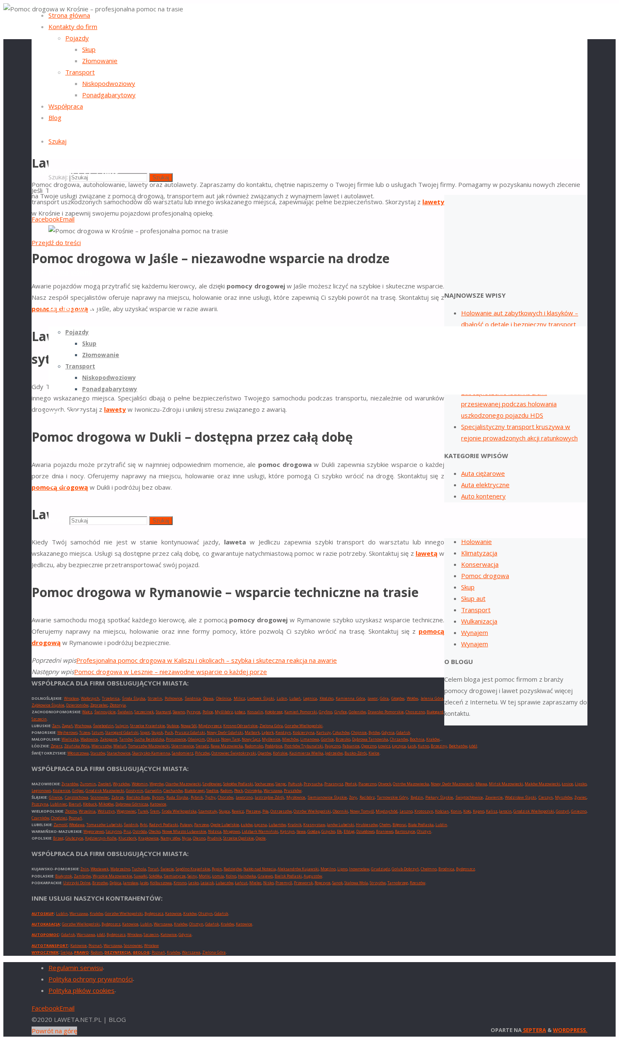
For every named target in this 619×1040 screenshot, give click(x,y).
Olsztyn (424, 831)
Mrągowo (231, 831)
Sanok (337, 882)
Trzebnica (111, 698)
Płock (238, 790)
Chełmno (429, 869)
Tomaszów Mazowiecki (149, 746)
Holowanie (476, 541)
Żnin (84, 869)
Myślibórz (224, 712)
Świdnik (131, 824)
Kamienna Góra (350, 698)
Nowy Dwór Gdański (225, 732)
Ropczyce (323, 882)
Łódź (473, 746)
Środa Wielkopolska (179, 811)
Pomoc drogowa (485, 575)
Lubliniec (58, 804)
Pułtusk (295, 784)
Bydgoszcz (465, 869)
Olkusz (213, 739)
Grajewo (265, 876)
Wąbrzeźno (120, 869)
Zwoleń (104, 784)
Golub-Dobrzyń (405, 869)
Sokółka (155, 876)
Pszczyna (40, 804)
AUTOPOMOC (45, 934)
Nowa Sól (189, 725)
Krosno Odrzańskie (240, 725)
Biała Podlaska (421, 824)
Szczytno (114, 831)
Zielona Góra (271, 725)
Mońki (205, 876)
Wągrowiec (126, 811)
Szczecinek (144, 712)
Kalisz (491, 811)
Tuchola (139, 869)
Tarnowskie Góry (392, 797)
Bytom (158, 797)
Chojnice (359, 732)
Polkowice (173, 698)
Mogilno (328, 869)
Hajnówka (247, 876)
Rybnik (197, 797)
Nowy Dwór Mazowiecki (452, 784)
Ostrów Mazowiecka (411, 784)
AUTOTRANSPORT (50, 945)
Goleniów (357, 712)
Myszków (563, 797)
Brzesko (343, 739)
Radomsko (254, 746)
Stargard (163, 712)
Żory (353, 797)
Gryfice (340, 712)
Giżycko (328, 831)
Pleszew (253, 811)
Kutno (423, 746)
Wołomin (140, 784)
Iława (301, 831)
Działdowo (365, 831)
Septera (534, 1030)
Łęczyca (399, 746)
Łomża (218, 876)
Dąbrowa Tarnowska (370, 739)
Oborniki (340, 811)
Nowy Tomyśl (362, 811)
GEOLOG (141, 952)
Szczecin (39, 719)
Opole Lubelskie (225, 824)
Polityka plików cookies (81, 990)
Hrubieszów (367, 824)
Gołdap (313, 831)
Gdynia (388, 732)
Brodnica (446, 869)
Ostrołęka (253, 790)
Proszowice (176, 739)
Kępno (478, 811)
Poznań (75, 818)
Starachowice (119, 753)
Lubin (282, 698)
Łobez (240, 712)
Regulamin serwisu (75, 967)
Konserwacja (480, 564)
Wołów (412, 698)
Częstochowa (76, 797)
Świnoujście (105, 712)
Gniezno (579, 811)
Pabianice (351, 746)
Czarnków (40, 818)
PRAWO (81, 952)
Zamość (60, 824)
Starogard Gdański (122, 732)
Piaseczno (367, 784)
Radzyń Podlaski (163, 824)
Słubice (173, 725)
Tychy (210, 797)
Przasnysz (333, 784)
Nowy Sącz (251, 739)
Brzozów (100, 882)
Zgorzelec (99, 705)
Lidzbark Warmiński (260, 831)
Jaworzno (244, 797)
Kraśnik (294, 824)
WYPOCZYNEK (45, 952)
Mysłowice (295, 797)
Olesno (199, 838)
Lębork (267, 732)
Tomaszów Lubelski (104, 824)
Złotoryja (117, 705)
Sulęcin (121, 725)
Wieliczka (70, 739)
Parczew (201, 824)
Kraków (433, 739)
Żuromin (88, 784)
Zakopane (108, 739)
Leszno (406, 811)
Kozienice (61, 790)
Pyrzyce (193, 712)
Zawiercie (494, 797)
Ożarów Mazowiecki (183, 784)
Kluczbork (127, 838)
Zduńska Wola (77, 746)
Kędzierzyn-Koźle (101, 838)
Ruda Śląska (177, 797)
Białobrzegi (194, 790)
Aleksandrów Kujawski (298, 869)
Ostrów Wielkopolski (312, 811)
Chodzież (59, 818)
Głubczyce (74, 838)
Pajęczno (333, 746)
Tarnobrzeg (397, 882)
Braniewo (384, 831)
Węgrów (156, 784)
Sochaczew (264, 784)
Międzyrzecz (209, 725)
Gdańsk (403, 732)
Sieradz (202, 746)
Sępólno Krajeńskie (193, 869)
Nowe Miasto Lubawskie (184, 831)
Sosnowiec (100, 797)
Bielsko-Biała (138, 797)
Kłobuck (90, 804)
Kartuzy (323, 732)
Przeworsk (303, 882)
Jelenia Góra (432, 698)
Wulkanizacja (479, 621)
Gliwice (55, 797)
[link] (57, 141)
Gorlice (327, 739)
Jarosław (130, 882)
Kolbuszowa (161, 882)
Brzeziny (439, 746)
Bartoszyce (405, 831)
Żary (56, 725)
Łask (412, 746)
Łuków (247, 824)
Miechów (290, 739)
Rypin (217, 869)
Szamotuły (207, 811)
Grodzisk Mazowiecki (104, 790)
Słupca (224, 811)
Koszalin (255, 712)
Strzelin (155, 698)
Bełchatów (458, 746)
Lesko (193, 882)
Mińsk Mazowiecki (506, 784)
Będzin (417, 797)
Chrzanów (399, 739)
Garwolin (153, 790)
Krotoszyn (423, 811)
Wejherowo (67, 732)
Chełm (385, 824)
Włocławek (100, 869)
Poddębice (274, 746)
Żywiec (580, 797)
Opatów (264, 753)
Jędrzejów (334, 753)
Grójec (78, 790)
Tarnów (126, 739)
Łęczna (260, 824)
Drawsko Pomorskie (385, 712)
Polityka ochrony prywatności (90, 979)
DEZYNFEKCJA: (118, 952)
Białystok (63, 876)
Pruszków (292, 790)
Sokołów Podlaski (238, 784)
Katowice (158, 804)
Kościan (442, 811)
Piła (265, 811)
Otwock (384, 784)
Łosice (567, 784)
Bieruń (75, 804)
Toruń (153, 869)
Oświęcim (196, 739)
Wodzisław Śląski (520, 797)
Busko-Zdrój (355, 753)
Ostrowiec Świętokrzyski (233, 753)
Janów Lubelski (340, 824)
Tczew (84, 732)
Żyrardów (69, 784)
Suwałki (140, 876)
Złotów (71, 811)
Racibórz (367, 797)
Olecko (154, 831)
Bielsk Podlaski (288, 876)
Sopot (145, 732)
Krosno (180, 882)
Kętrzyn (287, 831)
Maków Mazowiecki (542, 784)
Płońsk (351, 784)
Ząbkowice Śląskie (48, 705)
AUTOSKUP (43, 913)
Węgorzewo (93, 831)
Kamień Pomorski (300, 712)
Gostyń (562, 811)
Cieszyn (546, 797)
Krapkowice (148, 838)
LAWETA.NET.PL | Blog (75, 172)
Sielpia (66, 952)
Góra (384, 698)
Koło (467, 811)
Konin (456, 811)
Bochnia (417, 739)
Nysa (186, 838)
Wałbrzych (90, 698)
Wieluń (119, 746)
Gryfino (325, 712)
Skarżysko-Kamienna (151, 753)
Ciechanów (173, 790)
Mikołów (106, 804)
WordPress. (570, 1030)
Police (208, 712)
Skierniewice (182, 746)
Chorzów (225, 797)
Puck (169, 732)
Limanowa (309, 739)
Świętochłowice (469, 797)
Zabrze (117, 797)
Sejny (192, 876)
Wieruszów (101, 746)
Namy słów (170, 838)
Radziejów (233, 869)
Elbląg (349, 831)
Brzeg (58, 838)
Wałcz (87, 712)
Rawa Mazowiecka (227, 746)
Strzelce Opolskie (238, 838)
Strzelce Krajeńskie (147, 725)
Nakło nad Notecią (259, 869)
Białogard (435, 712)
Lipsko (581, 784)
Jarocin (505, 811)
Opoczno (368, 746)
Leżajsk (207, 882)
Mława (481, 784)
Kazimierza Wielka (306, 753)
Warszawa (273, 790)
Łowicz (384, 746)
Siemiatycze (175, 876)
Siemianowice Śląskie (327, 797)
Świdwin (125, 712)
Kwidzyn (283, 732)
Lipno (342, 869)
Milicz (239, 698)
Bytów (374, 732)
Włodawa (77, 824)
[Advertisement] (515, 220)
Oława (208, 698)
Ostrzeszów (281, 811)
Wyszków (121, 784)
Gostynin (134, 790)
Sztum (98, 732)
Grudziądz (380, 869)
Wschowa (83, 725)
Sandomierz (182, 753)
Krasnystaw (314, 824)
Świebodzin (103, 725)
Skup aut (473, 598)
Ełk (339, 831)
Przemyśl (283, 882)
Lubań (295, 698)
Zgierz (56, 746)
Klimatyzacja (479, 553)
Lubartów (277, 824)
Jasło (144, 882)
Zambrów (82, 876)
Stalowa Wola (356, 882)
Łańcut (241, 882)
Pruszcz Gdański (190, 732)
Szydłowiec (212, 784)
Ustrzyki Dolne (77, 882)
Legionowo (41, 790)
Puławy (186, 824)
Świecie (167, 869)
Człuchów (341, 732)
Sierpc (280, 784)
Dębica (115, 882)
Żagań (67, 725)
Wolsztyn (106, 811)
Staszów (98, 753)
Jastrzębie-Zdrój (269, 797)
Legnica (310, 698)
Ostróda (140, 831)
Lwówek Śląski (260, 698)
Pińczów (202, 753)
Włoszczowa (78, 753)
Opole (261, 838)
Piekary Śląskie (439, 797)
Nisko (268, 882)
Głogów (397, 698)
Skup (468, 587)
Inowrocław (359, 869)
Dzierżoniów (77, 705)
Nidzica (214, 831)
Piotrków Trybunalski (303, 746)
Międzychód (387, 811)
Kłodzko (327, 698)
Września (87, 811)
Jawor (373, 698)
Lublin (441, 824)
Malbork (252, 732)
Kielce (373, 753)
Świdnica (193, 698)
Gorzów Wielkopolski (304, 725)
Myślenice (271, 739)
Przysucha (313, 784)
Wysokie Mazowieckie (112, 876)
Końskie (280, 753)
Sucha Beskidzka (149, 739)
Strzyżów (378, 882)
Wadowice (89, 739)
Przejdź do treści (56, 242)
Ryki (143, 824)
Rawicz (238, 811)
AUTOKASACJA (46, 924)
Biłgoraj (399, 824)
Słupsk (157, 732)
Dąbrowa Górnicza (131, 804)
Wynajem (474, 632)
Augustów (313, 876)
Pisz (127, 831)
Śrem (155, 811)
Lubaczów (224, 882)
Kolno (231, 876)
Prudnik (214, 838)
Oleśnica (223, 698)
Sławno (179, 712)
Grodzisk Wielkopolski (533, 811)
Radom (226, 790)
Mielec (255, 882)
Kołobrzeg (274, 712)
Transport (476, 609)
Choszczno (415, 712)
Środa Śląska (134, 698)
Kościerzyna (304, 732)
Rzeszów (417, 882)
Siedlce (212, 790)
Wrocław (71, 698)
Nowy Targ (230, 739)
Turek (143, 811)
